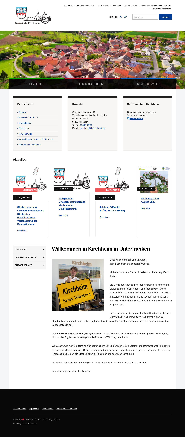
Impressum (34, 408)
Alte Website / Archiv (85, 5)
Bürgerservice (147, 84)
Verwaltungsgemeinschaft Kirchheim (155, 5)
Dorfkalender (103, 5)
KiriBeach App (131, 5)
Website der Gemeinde (66, 408)
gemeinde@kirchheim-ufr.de (92, 128)
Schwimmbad (136, 118)
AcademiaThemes (29, 423)
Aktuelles (68, 5)
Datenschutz (47, 408)
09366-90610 (86, 125)
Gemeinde (35, 84)
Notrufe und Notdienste (161, 9)
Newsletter (116, 5)
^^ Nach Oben (19, 408)
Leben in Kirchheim (91, 84)
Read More (21, 231)
